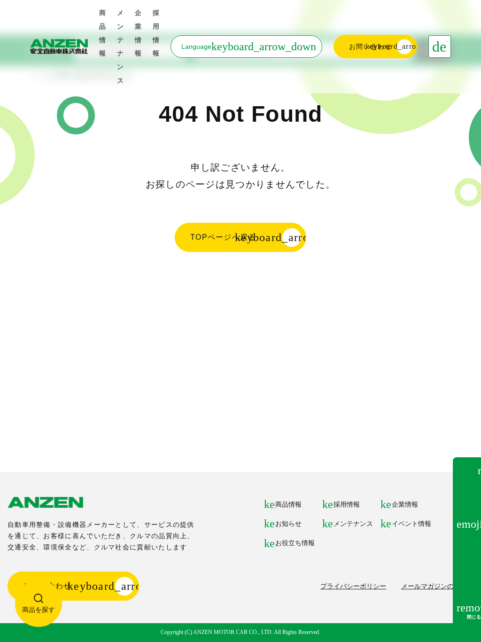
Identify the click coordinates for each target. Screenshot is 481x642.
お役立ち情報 (295, 543)
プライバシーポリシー (353, 586)
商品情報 (288, 504)
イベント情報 (411, 523)
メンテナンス (353, 523)
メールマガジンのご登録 (437, 586)
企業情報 (405, 504)
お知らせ (288, 523)
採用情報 (347, 504)
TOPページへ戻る (223, 237)
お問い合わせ (370, 46)
